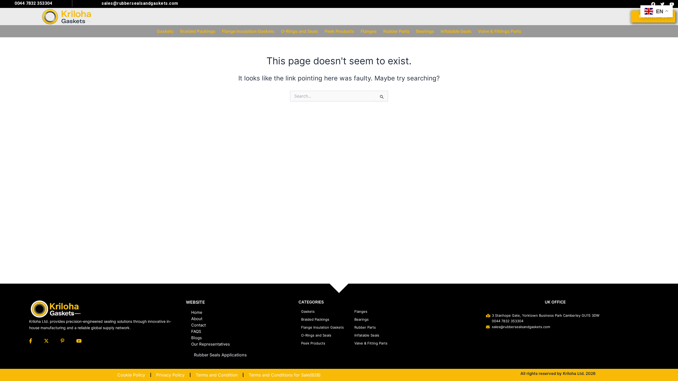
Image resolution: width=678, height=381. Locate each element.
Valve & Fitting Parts (370, 343)
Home (196, 312)
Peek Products (313, 343)
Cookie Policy (131, 375)
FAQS (196, 331)
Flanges (360, 311)
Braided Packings (315, 319)
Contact (198, 325)
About (196, 318)
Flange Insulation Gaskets (322, 327)
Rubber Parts (365, 327)
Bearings (361, 319)
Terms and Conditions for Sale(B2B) (285, 375)
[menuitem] (165, 31)
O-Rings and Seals (316, 335)
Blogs (196, 337)
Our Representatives (210, 344)
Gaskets (308, 311)
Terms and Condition (217, 375)
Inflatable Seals (366, 335)
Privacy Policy (170, 375)
